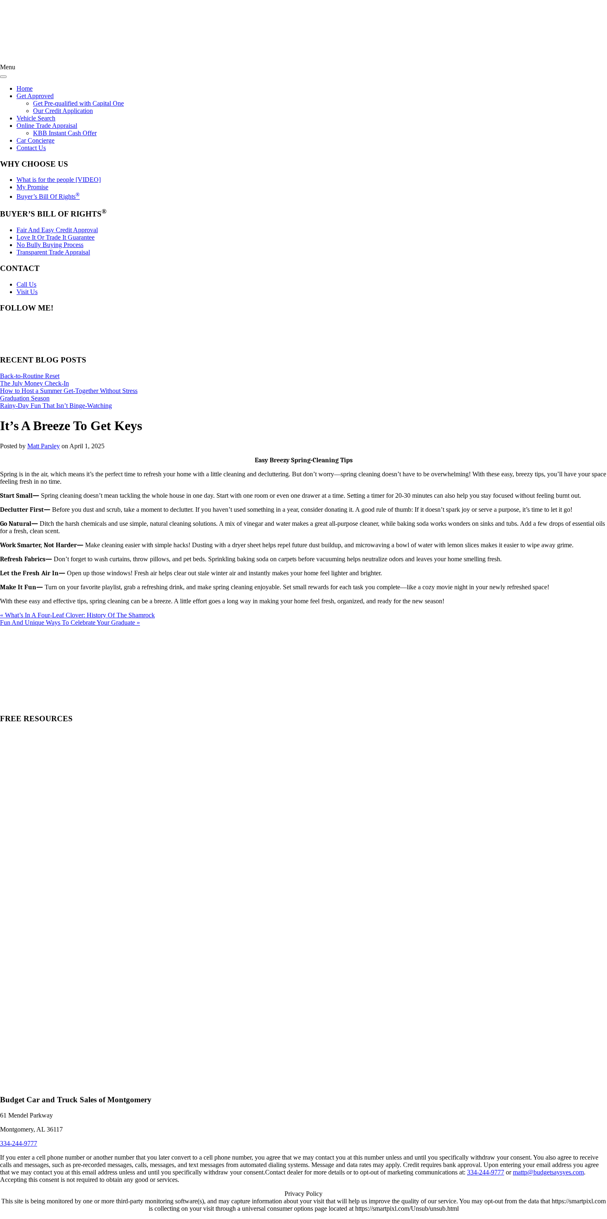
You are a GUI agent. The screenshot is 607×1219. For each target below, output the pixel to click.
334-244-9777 (485, 1172)
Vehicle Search (36, 118)
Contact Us (31, 147)
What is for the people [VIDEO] (59, 179)
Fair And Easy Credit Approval (57, 229)
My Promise (32, 187)
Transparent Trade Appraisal (53, 252)
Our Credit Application (63, 110)
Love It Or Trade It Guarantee (56, 237)
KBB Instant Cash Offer (65, 132)
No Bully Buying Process (50, 244)
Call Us (26, 284)
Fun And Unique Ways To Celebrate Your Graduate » (70, 622)
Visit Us (27, 291)
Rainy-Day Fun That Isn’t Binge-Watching (56, 405)
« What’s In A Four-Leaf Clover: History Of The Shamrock (77, 615)
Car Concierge (36, 140)
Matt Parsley (43, 445)
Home (25, 88)
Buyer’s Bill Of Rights (48, 196)
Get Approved (35, 95)
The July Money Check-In (34, 383)
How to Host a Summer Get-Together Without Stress (69, 390)
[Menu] (3, 76)
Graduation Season (25, 398)
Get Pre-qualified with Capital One (78, 103)
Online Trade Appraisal (47, 125)
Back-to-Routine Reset (29, 375)
